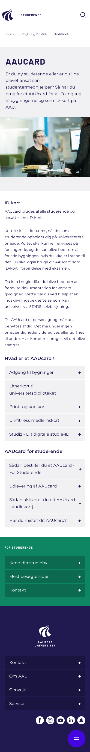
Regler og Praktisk (34, 34)
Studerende (31, 15)
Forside (10, 34)
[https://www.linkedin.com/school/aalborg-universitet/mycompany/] (71, 720)
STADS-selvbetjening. (49, 306)
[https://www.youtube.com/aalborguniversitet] (61, 720)
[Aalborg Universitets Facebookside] (40, 720)
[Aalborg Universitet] (8, 15)
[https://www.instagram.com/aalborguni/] (50, 720)
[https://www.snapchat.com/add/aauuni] (81, 720)
